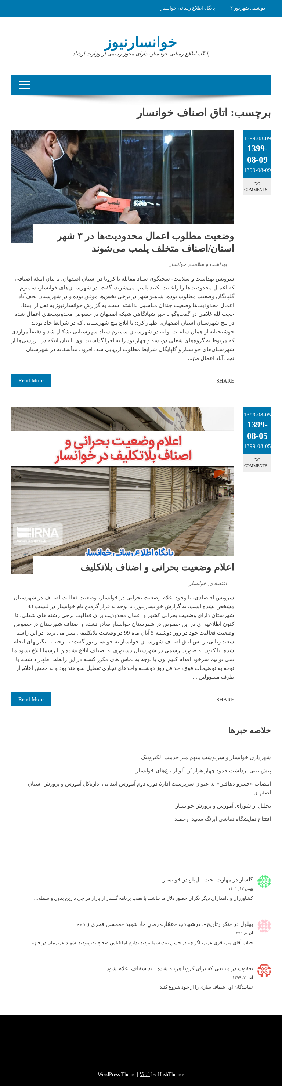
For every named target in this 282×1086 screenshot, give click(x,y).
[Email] (184, 381)
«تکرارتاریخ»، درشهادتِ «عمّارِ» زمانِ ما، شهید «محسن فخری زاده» (154, 924)
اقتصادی (218, 583)
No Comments (255, 186)
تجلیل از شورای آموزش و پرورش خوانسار (223, 806)
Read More (31, 380)
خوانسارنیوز (141, 42)
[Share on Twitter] (200, 381)
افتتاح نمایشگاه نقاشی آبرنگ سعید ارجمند (222, 819)
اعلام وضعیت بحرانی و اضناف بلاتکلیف (157, 567)
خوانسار (177, 264)
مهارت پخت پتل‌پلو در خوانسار (197, 880)
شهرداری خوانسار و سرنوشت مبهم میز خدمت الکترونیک (206, 757)
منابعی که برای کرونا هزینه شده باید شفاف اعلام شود (168, 968)
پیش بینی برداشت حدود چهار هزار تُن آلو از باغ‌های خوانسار (203, 770)
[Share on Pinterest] (192, 381)
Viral (145, 1074)
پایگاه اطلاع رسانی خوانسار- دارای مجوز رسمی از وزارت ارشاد (141, 54)
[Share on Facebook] (209, 381)
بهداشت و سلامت (208, 264)
